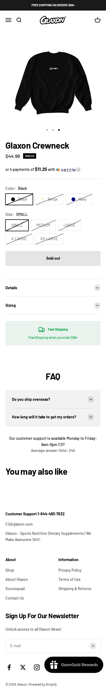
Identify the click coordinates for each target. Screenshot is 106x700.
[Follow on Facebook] (9, 667)
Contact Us (14, 598)
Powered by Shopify (43, 684)
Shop (9, 570)
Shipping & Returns (74, 588)
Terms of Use (69, 579)
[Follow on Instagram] (36, 667)
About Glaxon (16, 579)
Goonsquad (15, 588)
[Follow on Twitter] (23, 667)
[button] (53, 169)
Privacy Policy (70, 570)
